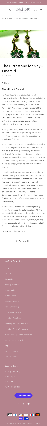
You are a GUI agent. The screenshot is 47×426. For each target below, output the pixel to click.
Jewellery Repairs (12, 301)
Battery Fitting (10, 296)
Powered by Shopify (33, 423)
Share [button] (6, 83)
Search (7, 268)
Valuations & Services (13, 312)
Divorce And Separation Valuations (18, 334)
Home (4, 18)
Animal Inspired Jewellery (15, 340)
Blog (11, 18)
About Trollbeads (11, 351)
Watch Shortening (12, 307)
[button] (5, 10)
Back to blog (25, 241)
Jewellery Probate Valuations (16, 329)
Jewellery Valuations (13, 318)
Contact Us (9, 279)
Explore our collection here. (13, 231)
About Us (8, 273)
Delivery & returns (12, 284)
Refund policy (10, 290)
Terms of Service (11, 357)
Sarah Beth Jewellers (19, 423)
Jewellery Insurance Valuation (17, 323)
